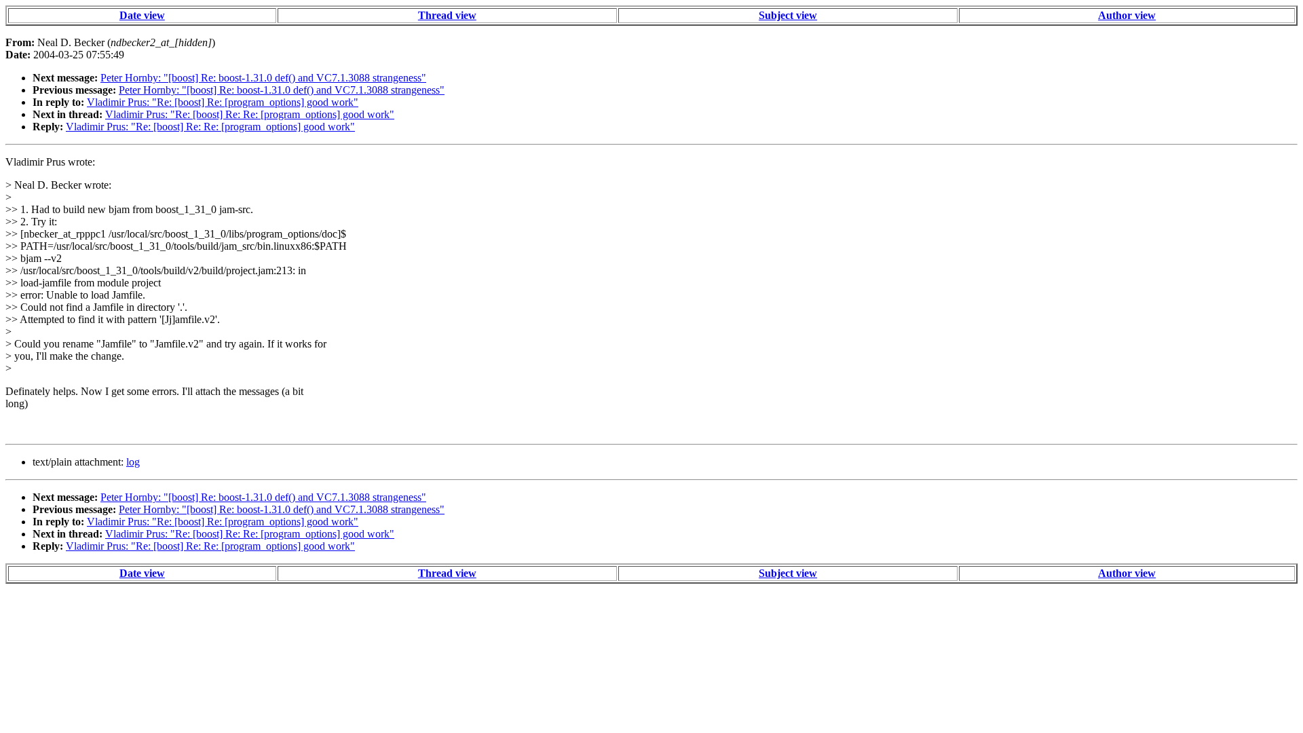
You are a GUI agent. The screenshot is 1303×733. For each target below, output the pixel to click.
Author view (1127, 15)
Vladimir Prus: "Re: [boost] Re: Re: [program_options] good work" (249, 114)
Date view (142, 15)
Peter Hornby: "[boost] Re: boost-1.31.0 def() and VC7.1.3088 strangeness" (263, 77)
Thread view (447, 15)
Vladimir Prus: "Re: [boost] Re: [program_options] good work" (222, 102)
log (133, 462)
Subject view (788, 15)
